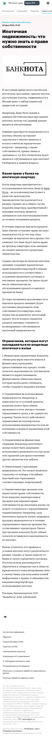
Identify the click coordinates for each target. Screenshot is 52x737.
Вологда (26, 22)
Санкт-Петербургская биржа (21, 729)
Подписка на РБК (10, 646)
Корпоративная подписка (14, 651)
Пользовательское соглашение (16, 665)
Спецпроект (22, 10)
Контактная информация (13, 631)
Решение (35, 10)
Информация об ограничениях (16, 656)
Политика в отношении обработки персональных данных (24, 671)
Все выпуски (8, 10)
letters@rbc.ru (28, 719)
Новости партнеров (11, 22)
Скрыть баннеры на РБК (13, 641)
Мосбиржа (28, 728)
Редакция (7, 636)
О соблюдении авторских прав (16, 660)
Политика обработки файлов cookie (18, 677)
